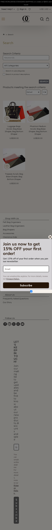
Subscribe (26, 285)
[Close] (50, 237)
